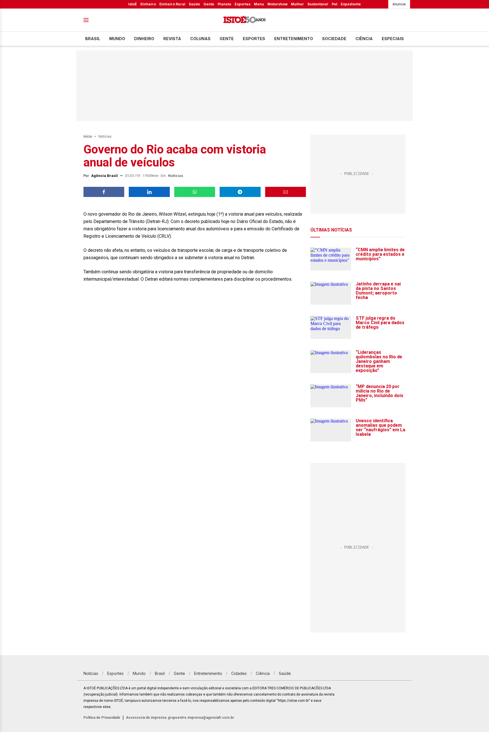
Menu (259, 4)
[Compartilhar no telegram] (240, 192)
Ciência (364, 38)
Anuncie (399, 4)
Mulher (297, 4)
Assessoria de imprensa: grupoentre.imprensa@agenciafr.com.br (180, 718)
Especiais (393, 38)
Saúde (194, 4)
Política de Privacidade (101, 718)
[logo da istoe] (244, 20)
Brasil (92, 38)
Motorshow (277, 4)
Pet (334, 4)
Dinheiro (148, 4)
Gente (208, 4)
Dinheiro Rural (172, 4)
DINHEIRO (144, 38)
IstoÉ (132, 4)
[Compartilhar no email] (285, 192)
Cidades (239, 673)
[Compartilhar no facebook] (103, 192)
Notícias (104, 136)
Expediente (351, 4)
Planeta (224, 4)
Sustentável (317, 4)
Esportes (242, 4)
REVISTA (172, 38)
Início (87, 136)
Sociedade (334, 38)
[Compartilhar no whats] (194, 192)
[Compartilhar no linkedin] (149, 192)
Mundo (117, 38)
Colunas (200, 38)
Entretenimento (293, 38)
